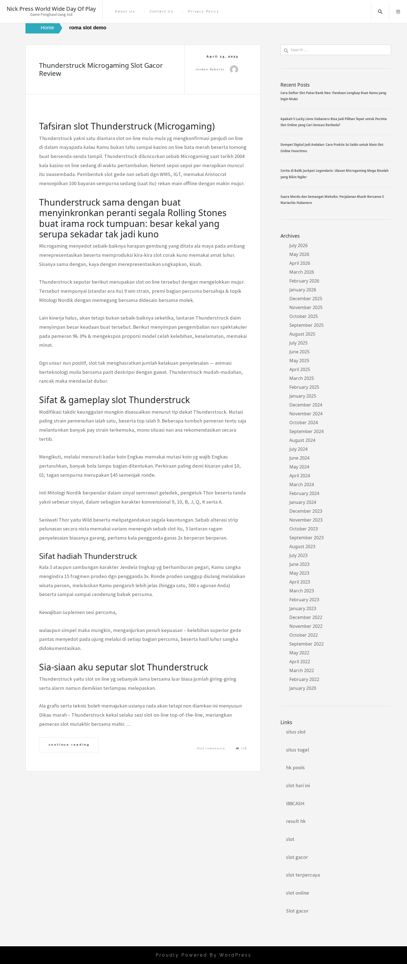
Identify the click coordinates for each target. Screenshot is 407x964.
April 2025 (299, 369)
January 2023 (302, 608)
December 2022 (305, 617)
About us (125, 11)
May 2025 (299, 360)
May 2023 (299, 573)
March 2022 (301, 670)
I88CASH (295, 803)
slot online (297, 893)
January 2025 (302, 396)
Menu (398, 11)
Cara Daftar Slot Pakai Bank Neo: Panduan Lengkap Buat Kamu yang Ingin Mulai (333, 96)
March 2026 (301, 272)
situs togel (297, 750)
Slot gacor (297, 911)
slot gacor (297, 857)
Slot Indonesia (211, 748)
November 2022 (306, 626)
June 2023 (299, 564)
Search (380, 11)
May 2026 (299, 254)
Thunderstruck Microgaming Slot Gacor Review (101, 69)
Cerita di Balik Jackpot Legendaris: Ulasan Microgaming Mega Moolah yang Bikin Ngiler (334, 174)
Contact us (162, 11)
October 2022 (303, 635)
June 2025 (299, 352)
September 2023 (306, 538)
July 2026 (298, 245)
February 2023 (304, 600)
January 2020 (302, 688)
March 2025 (301, 378)
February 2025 (304, 387)
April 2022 (299, 662)
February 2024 (304, 493)
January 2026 (302, 290)
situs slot (296, 732)
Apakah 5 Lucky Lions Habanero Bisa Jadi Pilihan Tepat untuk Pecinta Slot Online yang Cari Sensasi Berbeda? (333, 122)
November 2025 (306, 307)
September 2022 (306, 644)
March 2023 (301, 591)
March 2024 (301, 484)
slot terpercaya (303, 875)
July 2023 (298, 555)
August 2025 (302, 334)
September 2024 (306, 431)
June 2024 (299, 458)
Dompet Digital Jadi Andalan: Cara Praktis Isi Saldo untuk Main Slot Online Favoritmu (331, 147)
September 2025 (306, 325)
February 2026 (304, 281)
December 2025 (305, 299)
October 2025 (303, 316)
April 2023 (299, 582)
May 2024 (299, 467)
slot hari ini (298, 785)
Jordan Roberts (210, 69)
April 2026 (299, 263)
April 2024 (299, 476)
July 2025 (298, 343)
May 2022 (299, 653)
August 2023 (302, 546)
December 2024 (305, 405)
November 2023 (306, 520)
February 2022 (304, 679)
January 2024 (302, 502)
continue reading (69, 745)
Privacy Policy (203, 11)
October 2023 (303, 529)
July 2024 (298, 449)
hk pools (295, 767)
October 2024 (303, 422)
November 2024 (306, 414)
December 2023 (305, 511)
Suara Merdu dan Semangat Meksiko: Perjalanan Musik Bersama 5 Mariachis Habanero (332, 200)
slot (290, 839)
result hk (296, 821)
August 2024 (302, 440)
